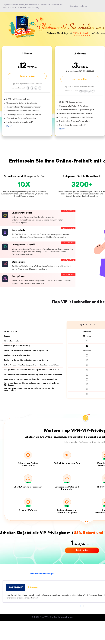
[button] (80, 606)
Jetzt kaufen (82, 550)
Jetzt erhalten (27, 76)
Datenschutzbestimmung (28, 8)
